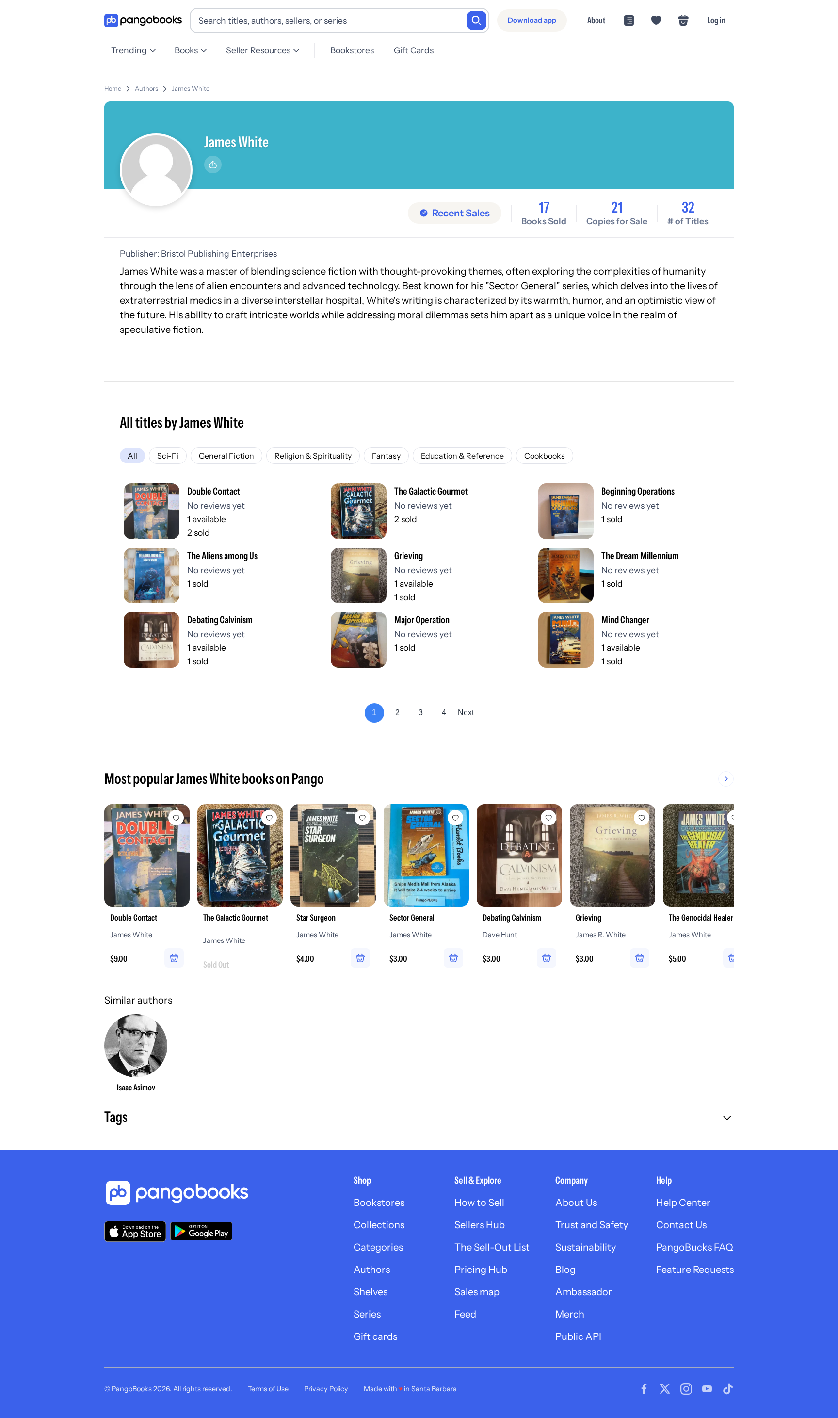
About (596, 20)
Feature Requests (695, 1269)
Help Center (683, 1202)
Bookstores (352, 50)
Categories (378, 1247)
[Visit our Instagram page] (686, 1389)
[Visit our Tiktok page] (728, 1389)
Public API (578, 1336)
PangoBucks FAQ (694, 1247)
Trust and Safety (591, 1225)
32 (688, 207)
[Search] (476, 20)
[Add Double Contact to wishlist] (176, 817)
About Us (576, 1202)
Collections (379, 1225)
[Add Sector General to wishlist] (455, 817)
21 (617, 207)
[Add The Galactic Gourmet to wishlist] (269, 817)
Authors (146, 88)
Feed (465, 1314)
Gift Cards (414, 50)
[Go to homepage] (143, 21)
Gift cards (375, 1336)
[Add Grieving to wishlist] (641, 817)
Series (367, 1314)
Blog (565, 1269)
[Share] (213, 164)
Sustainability (585, 1247)
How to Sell (479, 1202)
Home (112, 88)
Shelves (370, 1292)
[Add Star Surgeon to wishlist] (362, 817)
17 (544, 207)
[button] (419, 1118)
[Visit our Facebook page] (644, 1389)
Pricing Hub (480, 1269)
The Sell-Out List (492, 1247)
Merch (569, 1314)
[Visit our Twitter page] (665, 1389)
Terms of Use (268, 1389)
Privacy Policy (326, 1389)
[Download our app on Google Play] (201, 1231)
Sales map (477, 1292)
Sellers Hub (479, 1225)
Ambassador (583, 1292)
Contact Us (681, 1225)
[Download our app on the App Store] (135, 1231)
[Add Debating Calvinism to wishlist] (548, 817)
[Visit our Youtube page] (707, 1389)
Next (466, 713)
